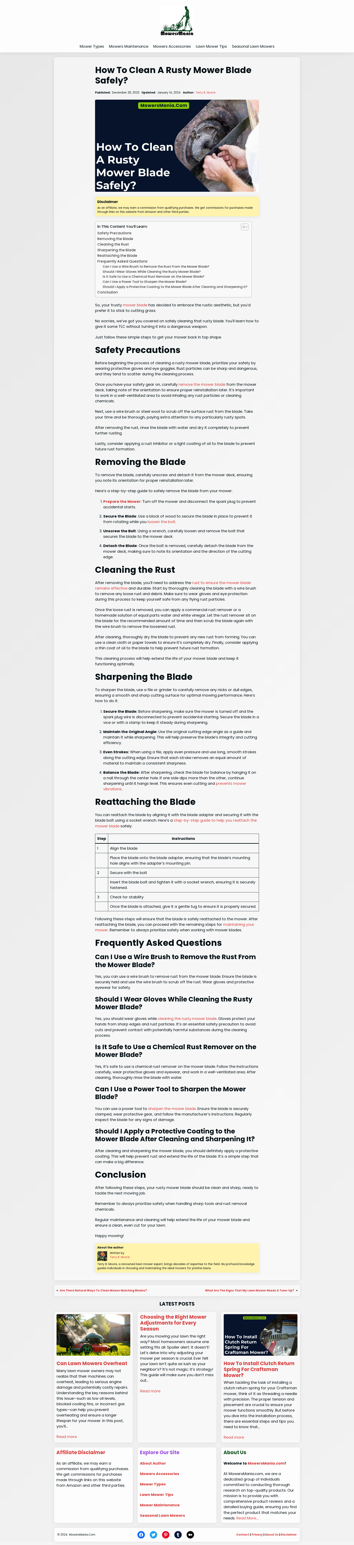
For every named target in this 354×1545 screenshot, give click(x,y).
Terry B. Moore (206, 93)
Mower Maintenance (160, 1505)
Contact (242, 1535)
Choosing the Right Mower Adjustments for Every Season (173, 1323)
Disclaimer (289, 1535)
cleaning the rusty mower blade (187, 1018)
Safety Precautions (114, 233)
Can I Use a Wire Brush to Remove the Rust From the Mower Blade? (156, 266)
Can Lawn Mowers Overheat (92, 1364)
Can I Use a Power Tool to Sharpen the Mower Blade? (145, 282)
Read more (67, 1436)
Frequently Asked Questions (122, 261)
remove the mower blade (202, 384)
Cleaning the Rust (113, 244)
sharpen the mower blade (172, 1108)
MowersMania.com (266, 1463)
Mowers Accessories (159, 1473)
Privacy (257, 1535)
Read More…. (247, 1518)
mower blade (135, 305)
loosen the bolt (161, 521)
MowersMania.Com (82, 1535)
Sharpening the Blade (116, 250)
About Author (153, 1463)
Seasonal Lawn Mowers (162, 1515)
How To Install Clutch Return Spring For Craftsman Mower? (259, 1369)
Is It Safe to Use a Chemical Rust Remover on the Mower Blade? (153, 276)
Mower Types (153, 1484)
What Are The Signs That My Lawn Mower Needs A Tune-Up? (249, 1290)
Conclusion (107, 292)
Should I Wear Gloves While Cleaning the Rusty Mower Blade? (152, 272)
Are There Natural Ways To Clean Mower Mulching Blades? (103, 1290)
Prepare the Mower (122, 501)
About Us (272, 1535)
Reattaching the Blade (117, 255)
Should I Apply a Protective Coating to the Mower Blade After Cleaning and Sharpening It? (175, 287)
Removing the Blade (115, 238)
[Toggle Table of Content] (242, 226)
